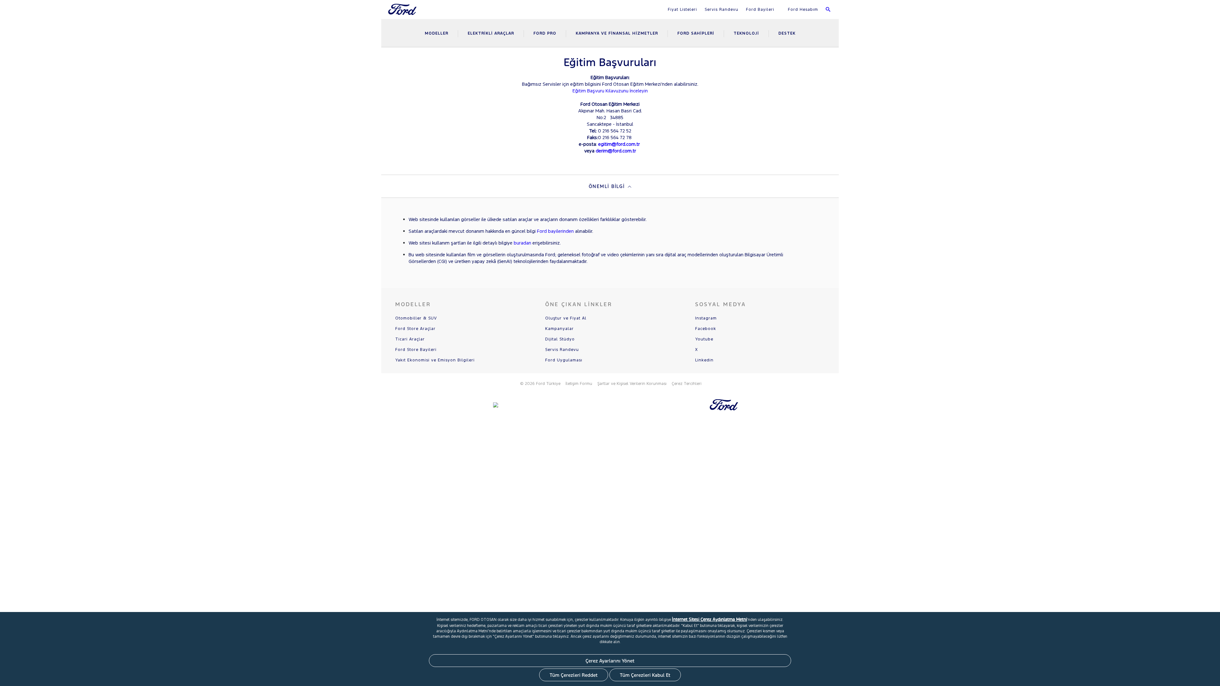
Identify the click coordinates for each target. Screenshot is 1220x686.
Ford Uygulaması (563, 360)
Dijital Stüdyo (560, 339)
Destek (787, 33)
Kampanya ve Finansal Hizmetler (617, 33)
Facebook (705, 328)
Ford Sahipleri (695, 33)
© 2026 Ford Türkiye (540, 383)
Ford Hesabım (802, 9)
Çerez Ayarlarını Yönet (610, 661)
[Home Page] (403, 13)
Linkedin (704, 360)
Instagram (706, 318)
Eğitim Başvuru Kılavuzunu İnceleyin (610, 91)
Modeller (436, 33)
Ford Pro (544, 33)
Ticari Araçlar (410, 339)
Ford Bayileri (760, 9)
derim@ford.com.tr (616, 151)
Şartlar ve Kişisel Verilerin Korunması (632, 383)
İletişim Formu (579, 383)
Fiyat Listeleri (682, 9)
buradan (522, 243)
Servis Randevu (721, 9)
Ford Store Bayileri (416, 349)
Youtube (704, 339)
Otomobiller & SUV (416, 318)
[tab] (610, 186)
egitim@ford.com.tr (619, 144)
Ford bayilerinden (555, 231)
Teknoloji (746, 33)
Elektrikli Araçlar (491, 33)
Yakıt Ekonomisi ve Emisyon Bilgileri (435, 360)
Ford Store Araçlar (415, 328)
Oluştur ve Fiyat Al (565, 318)
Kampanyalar (559, 328)
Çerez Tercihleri (687, 383)
